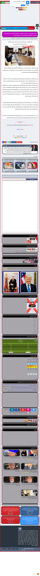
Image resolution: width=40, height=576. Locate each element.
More (24, 421)
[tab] (32, 179)
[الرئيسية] (37, 25)
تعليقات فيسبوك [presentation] (31, 179)
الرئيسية (17, 38)
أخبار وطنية (13, 38)
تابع (28, 513)
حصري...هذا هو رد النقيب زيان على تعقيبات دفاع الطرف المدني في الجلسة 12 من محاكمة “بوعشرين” (22, 388)
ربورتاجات (35, 331)
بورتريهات (35, 322)
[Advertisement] (20, 19)
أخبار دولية (34, 318)
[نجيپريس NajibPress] (20, 11)
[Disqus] (20, 193)
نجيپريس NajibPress (31, 550)
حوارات (35, 329)
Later (27, 5)
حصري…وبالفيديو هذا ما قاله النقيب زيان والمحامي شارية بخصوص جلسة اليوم (25, 390)
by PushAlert (11, 6)
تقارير (35, 327)
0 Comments (22, 38)
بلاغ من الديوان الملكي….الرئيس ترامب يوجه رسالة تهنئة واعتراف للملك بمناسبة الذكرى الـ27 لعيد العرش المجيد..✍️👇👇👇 (20, 268)
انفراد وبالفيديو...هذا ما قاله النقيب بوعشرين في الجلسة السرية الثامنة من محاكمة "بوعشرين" (23, 386)
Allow (23, 5)
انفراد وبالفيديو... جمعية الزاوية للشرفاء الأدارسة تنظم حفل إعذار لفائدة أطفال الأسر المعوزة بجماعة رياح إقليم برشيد (20, 384)
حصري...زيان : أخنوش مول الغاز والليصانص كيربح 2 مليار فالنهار (28, 387)
